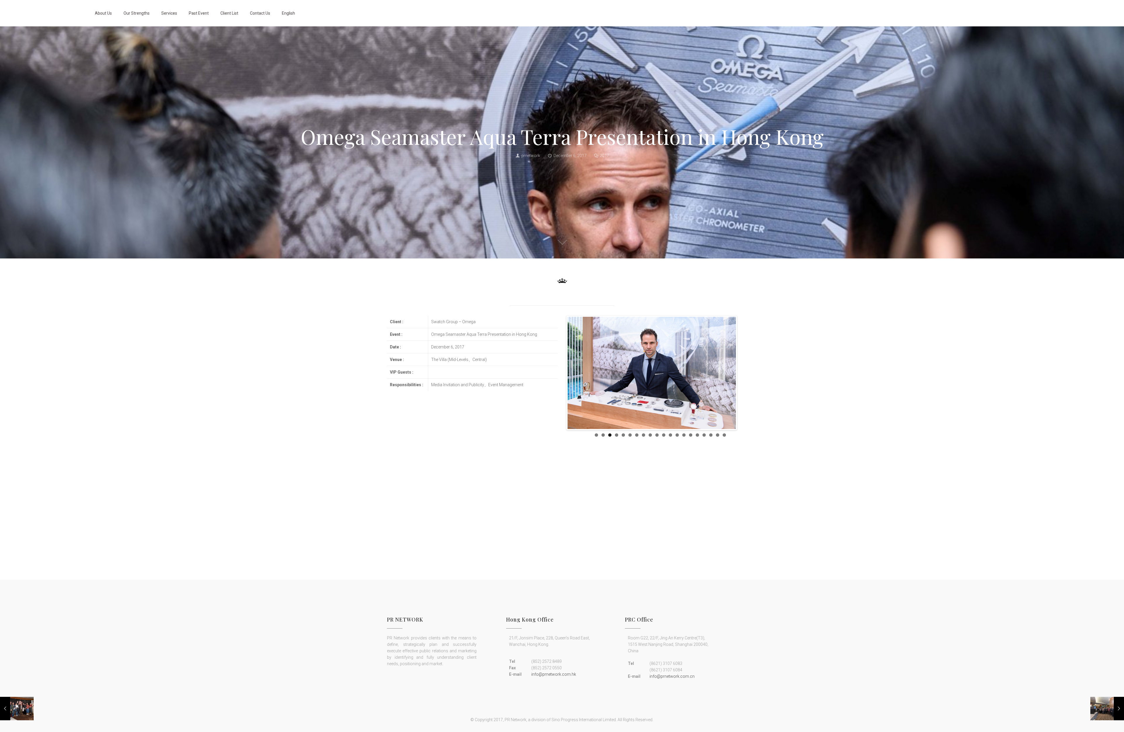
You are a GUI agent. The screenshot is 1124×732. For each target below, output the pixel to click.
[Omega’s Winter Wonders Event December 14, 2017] (17, 708)
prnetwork (530, 155)
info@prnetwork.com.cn (672, 676)
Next (745, 380)
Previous (559, 380)
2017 (604, 155)
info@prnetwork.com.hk (553, 674)
